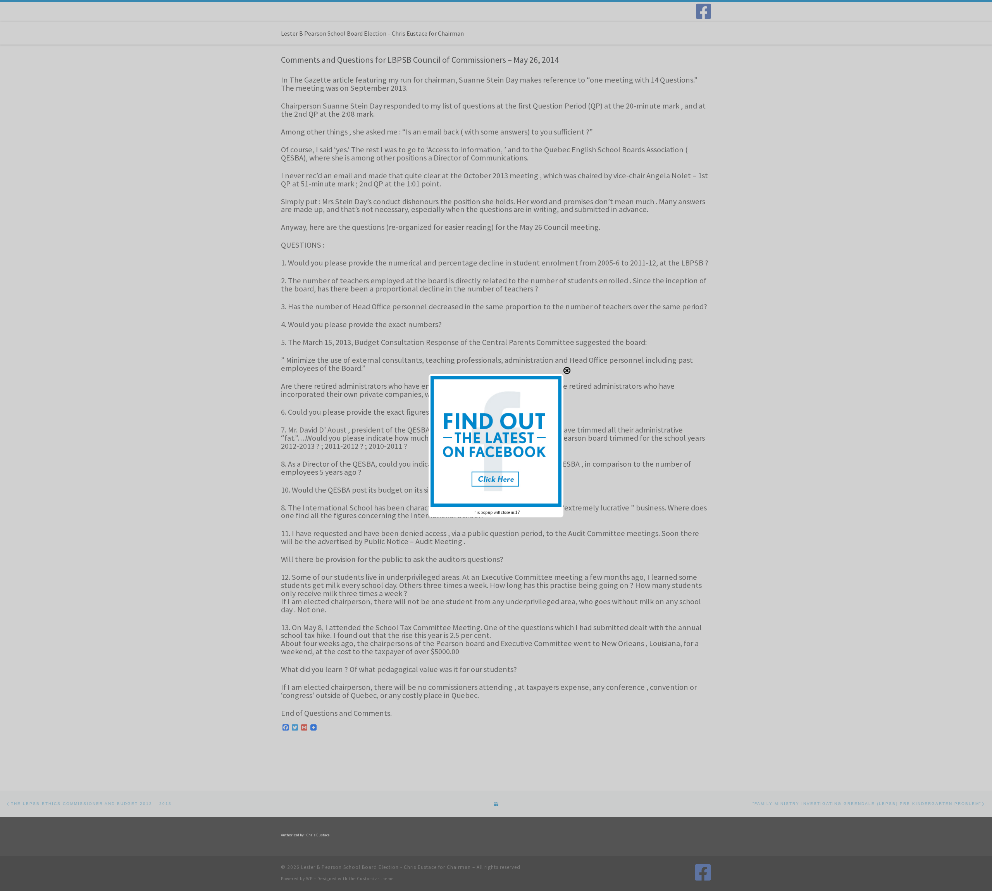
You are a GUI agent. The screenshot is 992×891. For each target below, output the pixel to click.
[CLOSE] (567, 370)
